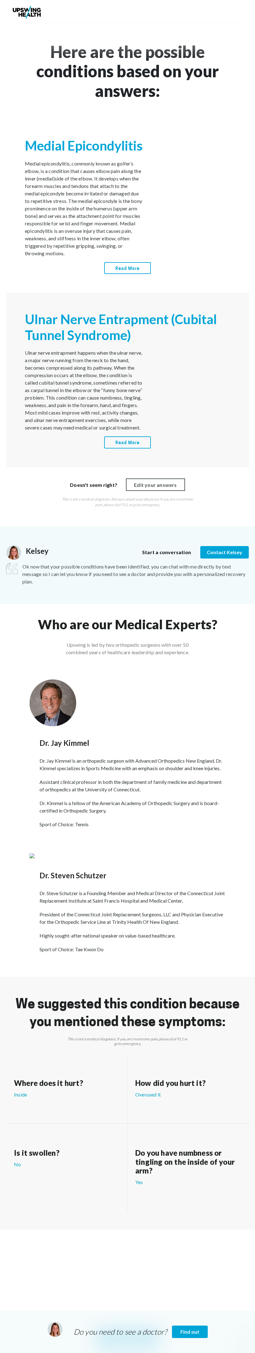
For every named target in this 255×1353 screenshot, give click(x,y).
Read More (127, 268)
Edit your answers (155, 485)
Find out (189, 1332)
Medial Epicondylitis (84, 145)
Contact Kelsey (224, 552)
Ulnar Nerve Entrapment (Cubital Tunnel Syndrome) (121, 327)
